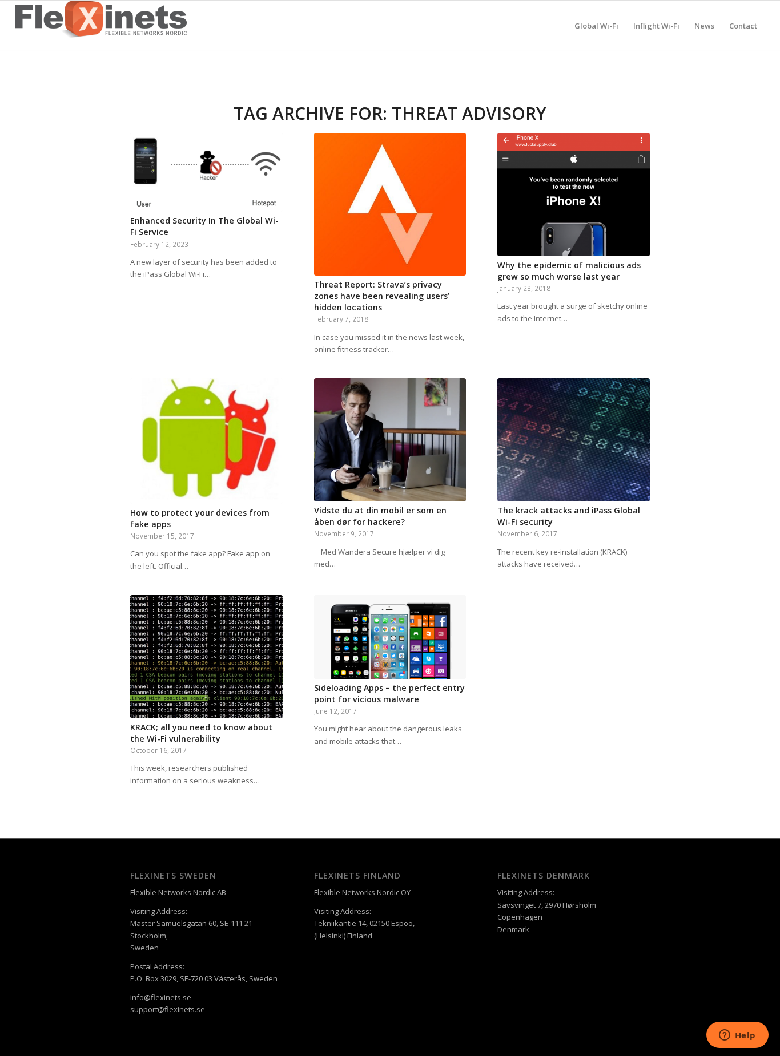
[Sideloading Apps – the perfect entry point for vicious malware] (390, 637)
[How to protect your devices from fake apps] (206, 440)
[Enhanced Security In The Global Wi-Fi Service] (206, 172)
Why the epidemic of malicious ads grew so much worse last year (569, 271)
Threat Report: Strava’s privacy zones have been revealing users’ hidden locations (381, 296)
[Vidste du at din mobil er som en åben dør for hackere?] (390, 439)
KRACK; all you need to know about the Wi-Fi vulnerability (201, 733)
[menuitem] (596, 26)
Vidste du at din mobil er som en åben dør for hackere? (380, 516)
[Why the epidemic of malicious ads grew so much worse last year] (573, 194)
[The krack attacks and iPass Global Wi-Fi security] (573, 439)
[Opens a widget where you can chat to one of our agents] (737, 1036)
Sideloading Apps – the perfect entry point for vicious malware (389, 693)
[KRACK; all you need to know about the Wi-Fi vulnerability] (206, 656)
